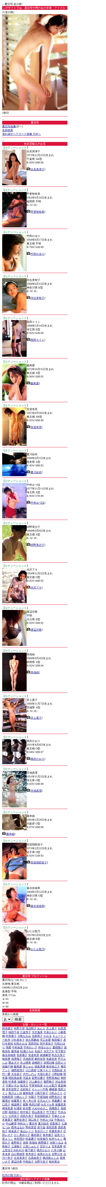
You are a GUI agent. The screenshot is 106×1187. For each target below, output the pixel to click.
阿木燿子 (7, 1028)
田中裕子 (25, 1112)
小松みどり (56, 1093)
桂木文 (24, 1085)
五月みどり (44, 1100)
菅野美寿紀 (53, 1077)
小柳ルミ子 (20, 1096)
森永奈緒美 (37, 905)
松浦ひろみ (27, 1051)
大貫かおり (50, 1032)
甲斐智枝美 (37, 211)
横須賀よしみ (51, 1157)
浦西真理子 (18, 1070)
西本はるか (18, 1127)
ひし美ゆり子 (22, 1134)
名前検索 (7, 130)
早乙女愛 (45, 1039)
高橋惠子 (54, 1108)
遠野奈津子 (20, 1119)
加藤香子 (22, 1081)
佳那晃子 (37, 1035)
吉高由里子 (35, 1157)
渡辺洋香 (36, 629)
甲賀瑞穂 (42, 1096)
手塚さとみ (58, 1115)
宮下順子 (60, 1051)
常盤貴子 (7, 1119)
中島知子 (28, 1161)
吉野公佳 (57, 1153)
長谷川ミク (41, 1131)
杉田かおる (20, 1043)
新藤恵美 (60, 1104)
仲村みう (22, 1123)
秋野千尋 (19, 1028)
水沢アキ (36, 587)
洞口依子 (33, 1119)
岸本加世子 (12, 1089)
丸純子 (39, 1051)
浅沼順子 (31, 1028)
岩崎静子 (37, 1062)
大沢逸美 (37, 1032)
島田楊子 (57, 1039)
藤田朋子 (36, 1134)
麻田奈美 (40, 1058)
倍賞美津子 (56, 1131)
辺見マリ (59, 1134)
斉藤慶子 (57, 1100)
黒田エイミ (37, 339)
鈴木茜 (27, 1108)
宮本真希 (57, 1146)
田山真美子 (38, 1112)
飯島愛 (35, 383)
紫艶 (25, 1104)
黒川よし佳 (15, 1093)
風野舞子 (48, 1081)
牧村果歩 (54, 1161)
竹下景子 (51, 1112)
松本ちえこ (56, 1138)
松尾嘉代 (42, 1138)
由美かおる (44, 1153)
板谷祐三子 (53, 1066)
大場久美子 (44, 1074)
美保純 (35, 672)
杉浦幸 (18, 1108)
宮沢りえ (45, 1146)
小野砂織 (57, 1074)
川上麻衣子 (36, 1081)
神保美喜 (7, 1108)
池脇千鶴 (7, 1066)
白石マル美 (47, 1104)
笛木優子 (48, 1134)
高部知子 (13, 1112)
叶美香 (12, 1081)
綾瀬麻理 (45, 1054)
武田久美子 (27, 1115)
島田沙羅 (34, 1104)
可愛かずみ (12, 1085)
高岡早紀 (33, 1043)
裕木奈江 (31, 1153)
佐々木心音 (29, 1100)
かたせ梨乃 (37, 949)
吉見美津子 (37, 169)
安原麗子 (22, 1054)
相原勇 (6, 1058)
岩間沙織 (48, 1062)
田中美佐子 (47, 1043)
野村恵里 (31, 1127)
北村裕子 (25, 1089)
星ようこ (7, 1138)
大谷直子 (16, 1074)
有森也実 (51, 1058)
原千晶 (41, 1127)
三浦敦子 (16, 1146)
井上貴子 (36, 717)
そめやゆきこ (40, 1108)
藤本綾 (10, 833)
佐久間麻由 (32, 1039)
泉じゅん (28, 1066)
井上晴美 (25, 1062)
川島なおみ (24, 1035)
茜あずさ (13, 1062)
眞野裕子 (16, 1142)
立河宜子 (13, 1115)
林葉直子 (13, 1131)
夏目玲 (33, 1123)
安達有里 (36, 427)
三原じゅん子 (31, 1146)
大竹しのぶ (29, 1074)
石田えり (60, 1062)
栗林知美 (28, 1093)
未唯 (25, 1142)
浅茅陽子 (16, 1058)
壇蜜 (8, 1047)
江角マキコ (44, 1070)
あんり (41, 1028)
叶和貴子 (11, 1035)
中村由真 (17, 1047)
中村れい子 (30, 1047)
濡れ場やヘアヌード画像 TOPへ (21, 133)
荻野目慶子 (38, 1077)
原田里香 (51, 1127)
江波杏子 (25, 1032)
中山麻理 (11, 1123)
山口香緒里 (18, 1153)
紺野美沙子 (37, 544)
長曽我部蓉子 (39, 862)
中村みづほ (37, 502)
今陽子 (32, 1096)
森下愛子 (30, 1150)
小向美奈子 (18, 1039)
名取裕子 (55, 1123)
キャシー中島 (40, 1089)
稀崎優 (53, 1089)
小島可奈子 (41, 1093)
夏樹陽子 (57, 1047)
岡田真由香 (15, 1077)
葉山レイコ (27, 1131)
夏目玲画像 (9, 126)
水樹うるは (56, 1142)
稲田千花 (13, 1032)
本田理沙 (19, 1138)
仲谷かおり (45, 1047)
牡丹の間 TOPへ (12, 1175)
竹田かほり (37, 253)
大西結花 (57, 1070)
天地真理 (36, 790)
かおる (47, 1035)
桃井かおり (37, 758)
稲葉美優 (40, 1066)
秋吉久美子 (58, 1054)
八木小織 (56, 1150)
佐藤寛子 (16, 1100)
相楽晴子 (16, 1104)
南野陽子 (43, 1142)
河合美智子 (37, 297)
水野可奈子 (41, 1161)
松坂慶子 (31, 1138)
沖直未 (27, 1077)
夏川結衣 (36, 472)
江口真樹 (31, 1070)
